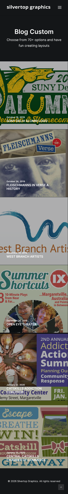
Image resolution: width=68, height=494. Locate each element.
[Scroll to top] (61, 487)
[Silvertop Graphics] (29, 7)
